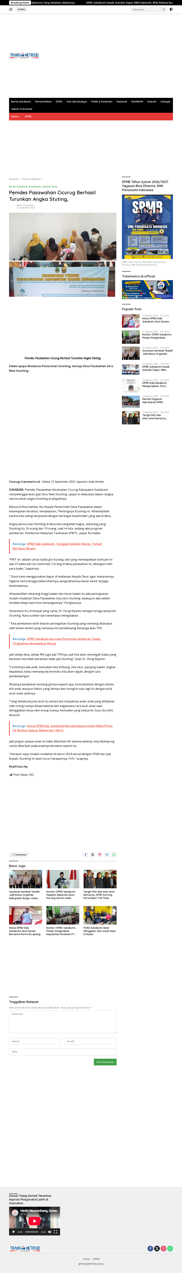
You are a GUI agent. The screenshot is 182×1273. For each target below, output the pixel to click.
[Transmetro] (24, 55)
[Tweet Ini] (92, 854)
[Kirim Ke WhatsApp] (114, 854)
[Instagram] (163, 1249)
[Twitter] (157, 1249)
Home (14, 116)
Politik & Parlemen (101, 101)
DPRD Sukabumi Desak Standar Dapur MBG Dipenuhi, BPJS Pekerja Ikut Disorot (102, 2)
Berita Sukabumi (21, 101)
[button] (164, 9)
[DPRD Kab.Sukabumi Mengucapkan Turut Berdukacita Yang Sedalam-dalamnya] (131, 385)
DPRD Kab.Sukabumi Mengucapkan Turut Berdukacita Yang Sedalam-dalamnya (154, 384)
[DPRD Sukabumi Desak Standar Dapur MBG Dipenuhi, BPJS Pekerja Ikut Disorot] (131, 369)
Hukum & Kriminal (21, 109)
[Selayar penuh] (55, 1232)
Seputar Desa (49, 186)
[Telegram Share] (106, 854)
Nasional (122, 101)
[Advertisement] (108, 55)
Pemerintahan (43, 101)
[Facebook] (150, 1249)
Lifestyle (165, 101)
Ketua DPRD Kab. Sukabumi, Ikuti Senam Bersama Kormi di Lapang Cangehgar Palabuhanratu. (25, 931)
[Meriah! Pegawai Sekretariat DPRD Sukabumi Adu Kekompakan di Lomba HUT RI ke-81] (131, 401)
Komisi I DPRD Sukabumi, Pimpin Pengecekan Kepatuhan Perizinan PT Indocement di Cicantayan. (62, 931)
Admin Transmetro (25, 205)
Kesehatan (35, 186)
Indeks (21, 9)
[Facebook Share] (85, 854)
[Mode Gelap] (171, 9)
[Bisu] (50, 1232)
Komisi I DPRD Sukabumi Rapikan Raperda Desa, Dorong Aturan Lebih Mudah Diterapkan (60, 895)
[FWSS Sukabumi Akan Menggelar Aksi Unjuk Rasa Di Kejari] (100, 915)
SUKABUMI (137, 101)
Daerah (151, 101)
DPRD (59, 101)
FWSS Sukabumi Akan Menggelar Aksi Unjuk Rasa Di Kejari (100, 931)
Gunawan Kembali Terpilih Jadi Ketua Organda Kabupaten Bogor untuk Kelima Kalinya (24, 895)
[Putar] (13, 1232)
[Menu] (11, 9)
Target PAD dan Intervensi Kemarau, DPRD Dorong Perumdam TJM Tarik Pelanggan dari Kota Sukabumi (99, 895)
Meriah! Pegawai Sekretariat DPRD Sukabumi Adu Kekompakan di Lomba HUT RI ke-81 (156, 400)
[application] (34, 1221)
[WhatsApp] (170, 1249)
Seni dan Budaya (77, 101)
